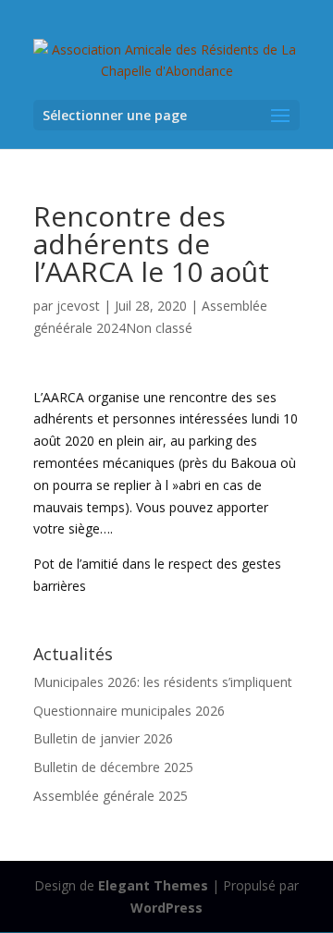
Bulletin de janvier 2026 (103, 738)
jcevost (78, 305)
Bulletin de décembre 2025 (113, 767)
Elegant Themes (153, 885)
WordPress (166, 907)
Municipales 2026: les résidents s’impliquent (162, 682)
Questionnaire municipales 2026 (129, 710)
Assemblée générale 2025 (110, 795)
